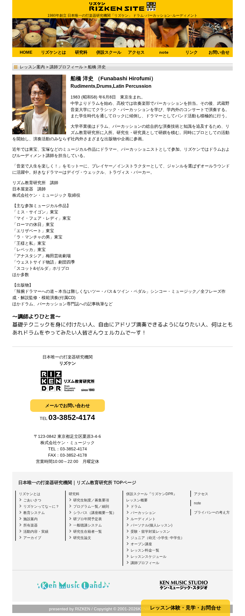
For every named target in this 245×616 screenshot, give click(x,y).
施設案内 (30, 519)
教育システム (34, 513)
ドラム (136, 506)
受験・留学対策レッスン (150, 531)
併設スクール (108, 52)
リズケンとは (53, 52)
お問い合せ (219, 52)
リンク (191, 52)
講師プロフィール (145, 563)
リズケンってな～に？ (41, 506)
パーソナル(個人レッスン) (151, 525)
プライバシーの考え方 (212, 512)
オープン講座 (141, 544)
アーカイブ (32, 538)
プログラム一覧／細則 (91, 506)
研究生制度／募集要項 (91, 500)
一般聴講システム (87, 525)
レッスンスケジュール (148, 557)
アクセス (136, 52)
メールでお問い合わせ (67, 405)
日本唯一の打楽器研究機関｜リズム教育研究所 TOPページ (77, 482)
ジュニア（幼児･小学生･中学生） (157, 538)
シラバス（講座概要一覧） (94, 513)
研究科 (81, 52)
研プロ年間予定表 (87, 519)
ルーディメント (143, 519)
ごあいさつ (32, 500)
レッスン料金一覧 (145, 550)
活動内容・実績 (35, 531)
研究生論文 (82, 538)
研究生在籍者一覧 (87, 531)
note (164, 52)
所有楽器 (30, 525)
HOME (26, 52)
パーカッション (143, 513)
